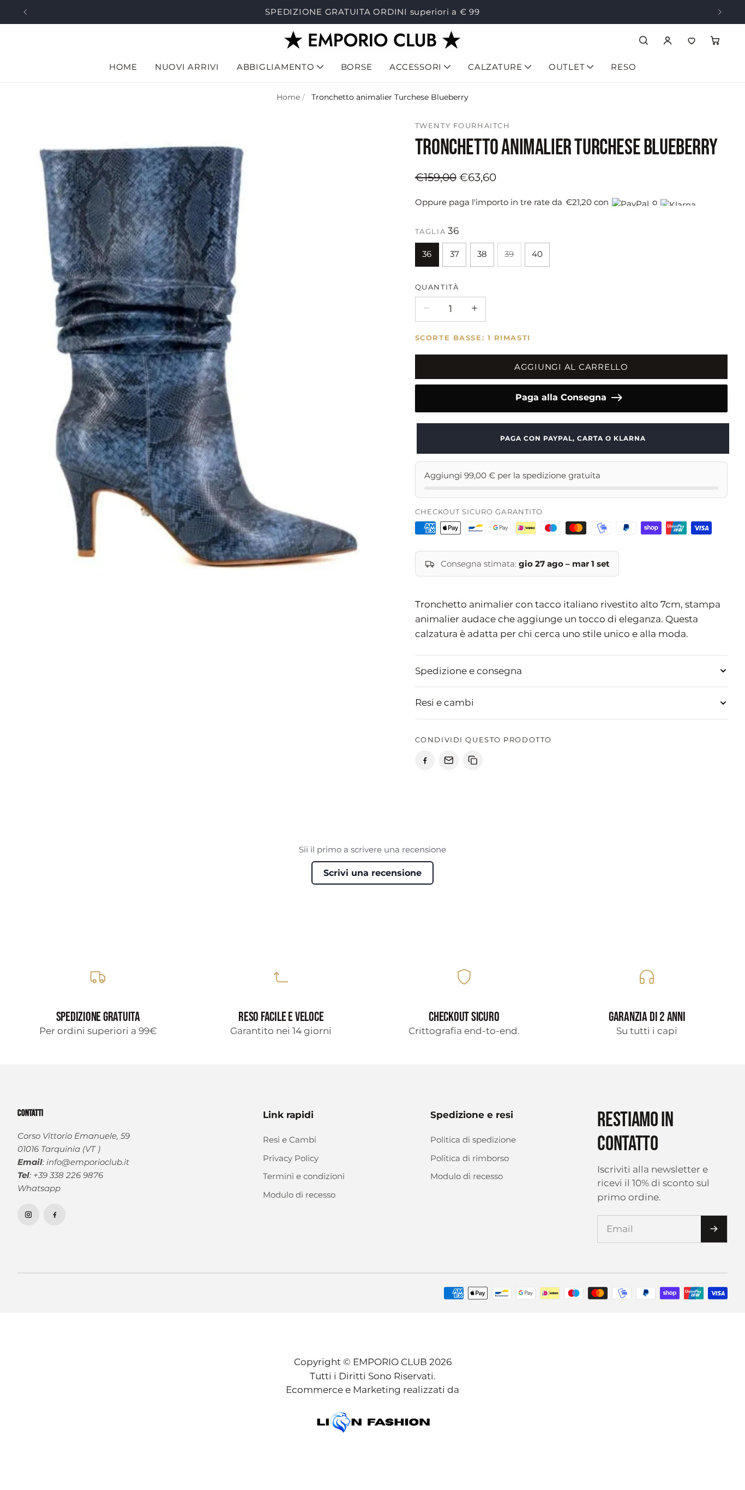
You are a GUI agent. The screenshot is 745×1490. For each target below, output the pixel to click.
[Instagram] (28, 1214)
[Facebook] (54, 1214)
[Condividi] (425, 760)
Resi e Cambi (289, 1139)
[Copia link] (473, 760)
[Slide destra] (720, 12)
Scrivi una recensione (372, 873)
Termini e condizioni (304, 1176)
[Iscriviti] (714, 1229)
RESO (623, 67)
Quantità (437, 287)
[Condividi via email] (449, 760)
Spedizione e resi (471, 1114)
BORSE (356, 67)
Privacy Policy (291, 1158)
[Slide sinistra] (25, 12)
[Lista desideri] (692, 40)
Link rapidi (288, 1114)
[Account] (668, 40)
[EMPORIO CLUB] (372, 40)
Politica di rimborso (469, 1158)
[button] (716, 40)
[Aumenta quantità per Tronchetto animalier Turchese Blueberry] (474, 308)
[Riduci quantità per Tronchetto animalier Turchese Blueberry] (426, 308)
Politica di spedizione (473, 1139)
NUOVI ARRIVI (187, 67)
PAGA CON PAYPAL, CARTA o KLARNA (571, 438)
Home (123, 67)
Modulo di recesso (299, 1194)
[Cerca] (644, 40)
